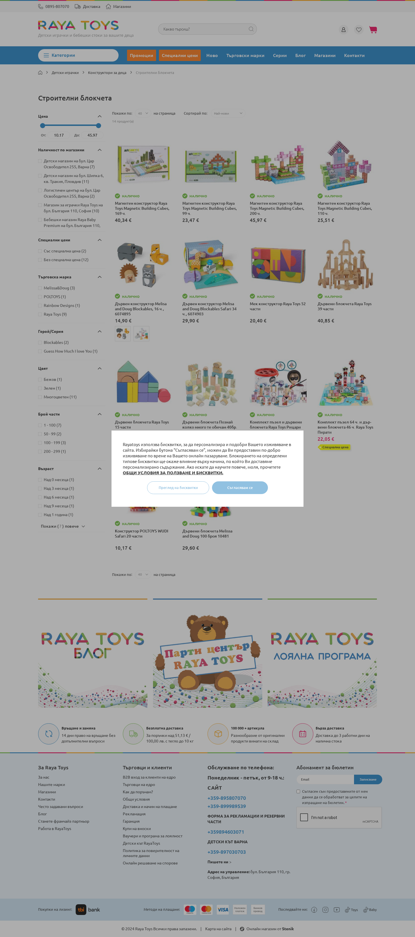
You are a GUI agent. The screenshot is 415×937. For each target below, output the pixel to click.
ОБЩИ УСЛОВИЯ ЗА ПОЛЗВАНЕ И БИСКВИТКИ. (173, 472)
